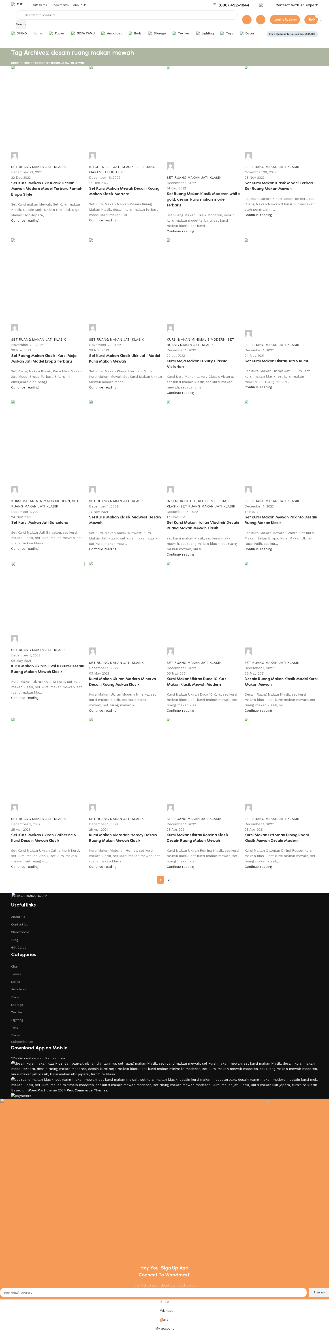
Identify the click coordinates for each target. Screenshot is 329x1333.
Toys (14, 1027)
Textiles (17, 1012)
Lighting (17, 1020)
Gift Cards (18, 947)
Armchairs (18, 989)
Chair (15, 966)
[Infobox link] (231, 5)
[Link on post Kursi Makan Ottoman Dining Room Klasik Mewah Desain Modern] (164, 475)
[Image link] (40, 897)
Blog (14, 940)
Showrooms (20, 932)
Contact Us (19, 924)
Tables (16, 974)
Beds (15, 997)
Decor (15, 1035)
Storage (17, 1004)
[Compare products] (247, 19)
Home (15, 63)
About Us (18, 917)
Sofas (15, 981)
